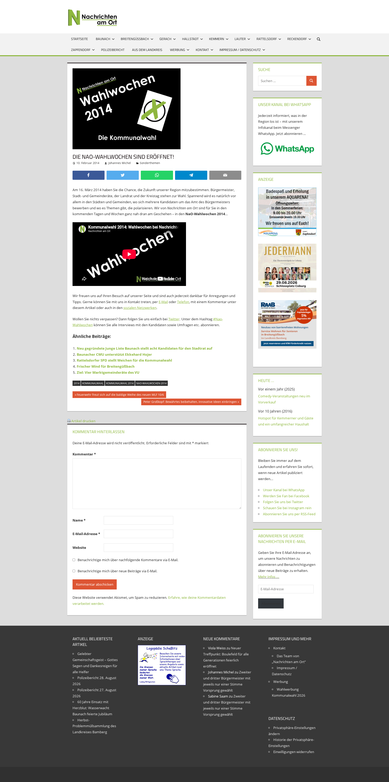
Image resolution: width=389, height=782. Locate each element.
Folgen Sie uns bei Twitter (283, 501)
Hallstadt (190, 38)
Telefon (183, 301)
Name (79, 520)
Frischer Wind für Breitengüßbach (106, 366)
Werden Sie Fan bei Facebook (286, 496)
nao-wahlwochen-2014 (151, 383)
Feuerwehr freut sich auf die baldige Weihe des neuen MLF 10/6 (120, 395)
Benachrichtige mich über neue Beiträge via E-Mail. (117, 571)
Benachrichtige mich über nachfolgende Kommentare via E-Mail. (128, 560)
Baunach (103, 38)
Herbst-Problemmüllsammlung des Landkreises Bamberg (94, 726)
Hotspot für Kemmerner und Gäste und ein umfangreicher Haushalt (285, 421)
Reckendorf (297, 38)
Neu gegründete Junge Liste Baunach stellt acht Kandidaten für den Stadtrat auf (144, 348)
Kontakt (202, 49)
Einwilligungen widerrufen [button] (293, 751)
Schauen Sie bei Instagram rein (287, 508)
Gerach (165, 38)
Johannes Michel (119, 163)
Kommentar (84, 454)
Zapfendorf (80, 49)
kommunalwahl (92, 383)
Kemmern (216, 38)
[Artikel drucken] (69, 421)
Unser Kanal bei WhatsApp (284, 490)
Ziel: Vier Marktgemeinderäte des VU (108, 372)
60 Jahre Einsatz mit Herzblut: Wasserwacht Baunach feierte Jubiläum (92, 707)
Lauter (240, 38)
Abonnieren (271, 603)
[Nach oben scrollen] (382, 775)
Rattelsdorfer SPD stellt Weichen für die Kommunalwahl (124, 360)
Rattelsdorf (266, 38)
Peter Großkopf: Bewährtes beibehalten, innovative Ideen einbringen (190, 402)
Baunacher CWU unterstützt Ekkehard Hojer (114, 354)
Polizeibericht (112, 49)
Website (79, 547)
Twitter (174, 319)
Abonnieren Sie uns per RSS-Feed (289, 514)
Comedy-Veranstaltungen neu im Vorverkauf (284, 399)
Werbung (177, 49)
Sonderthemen (150, 163)
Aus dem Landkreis (147, 49)
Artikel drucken (83, 421)
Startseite (79, 38)
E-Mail (163, 301)
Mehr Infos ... (268, 576)
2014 (76, 383)
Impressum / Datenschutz (240, 49)
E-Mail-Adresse (86, 533)
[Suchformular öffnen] (319, 39)
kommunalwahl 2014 (120, 383)
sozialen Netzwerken (139, 307)
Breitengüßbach (135, 38)
